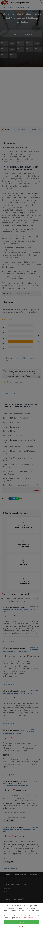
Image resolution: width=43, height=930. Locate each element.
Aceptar (21, 922)
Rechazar (21, 926)
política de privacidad (30, 917)
